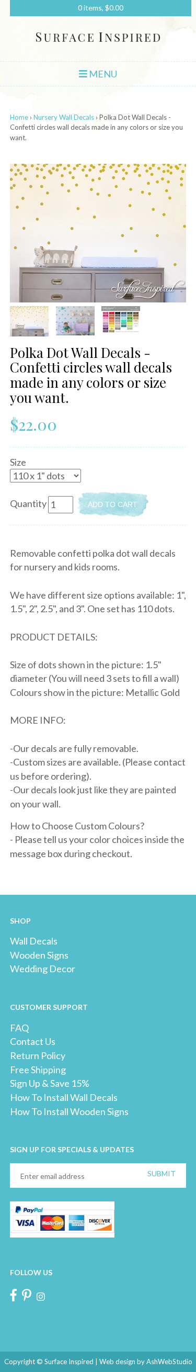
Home (19, 117)
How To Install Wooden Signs (69, 1111)
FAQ (19, 1027)
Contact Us (32, 1041)
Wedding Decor (42, 968)
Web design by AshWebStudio (145, 1361)
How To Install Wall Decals (64, 1097)
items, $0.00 (100, 7)
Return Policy (37, 1055)
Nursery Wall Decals (63, 117)
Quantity (28, 503)
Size (18, 462)
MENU (102, 74)
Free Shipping (38, 1069)
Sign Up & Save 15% (49, 1083)
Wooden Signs (39, 955)
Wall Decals (33, 941)
